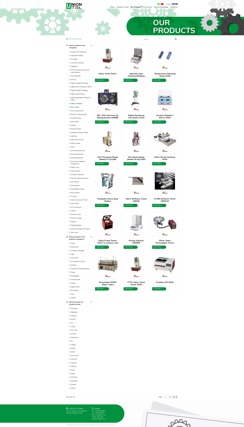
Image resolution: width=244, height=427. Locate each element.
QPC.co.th (111, 425)
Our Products (135, 7)
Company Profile (122, 7)
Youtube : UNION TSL (98, 419)
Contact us (174, 7)
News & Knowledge (161, 7)
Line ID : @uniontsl (97, 417)
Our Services (147, 7)
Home (112, 7)
